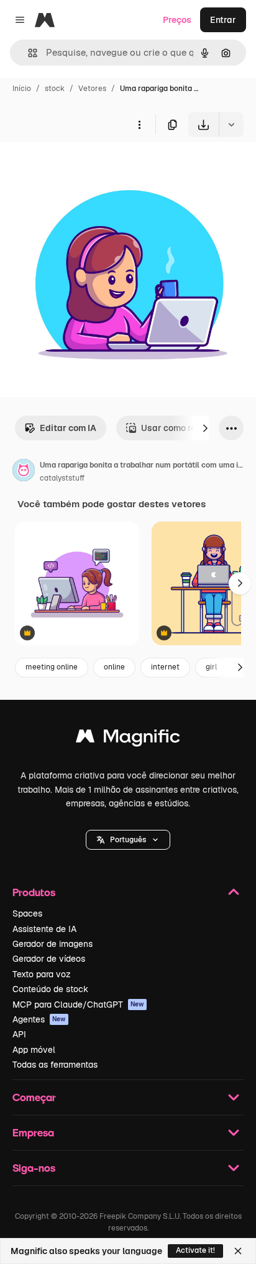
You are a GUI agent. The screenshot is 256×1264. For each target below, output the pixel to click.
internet (165, 667)
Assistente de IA (44, 929)
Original (79, 166)
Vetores (92, 89)
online (114, 667)
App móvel (33, 1049)
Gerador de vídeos (48, 958)
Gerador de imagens (52, 943)
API (19, 1034)
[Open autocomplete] (28, 53)
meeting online (51, 667)
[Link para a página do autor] (23, 472)
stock (55, 89)
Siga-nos (33, 1167)
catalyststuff (62, 478)
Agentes (39, 1019)
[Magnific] (128, 739)
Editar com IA (68, 428)
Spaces (27, 913)
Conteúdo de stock (50, 989)
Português (128, 840)
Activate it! (195, 1250)
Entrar (223, 19)
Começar (34, 1097)
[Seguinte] (205, 428)
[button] (128, 840)
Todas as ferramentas (55, 1064)
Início (21, 89)
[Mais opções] (139, 124)
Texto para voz (41, 974)
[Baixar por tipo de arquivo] (231, 124)
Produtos (33, 892)
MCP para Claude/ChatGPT (78, 1004)
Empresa (33, 1132)
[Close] (238, 1251)
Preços (177, 19)
